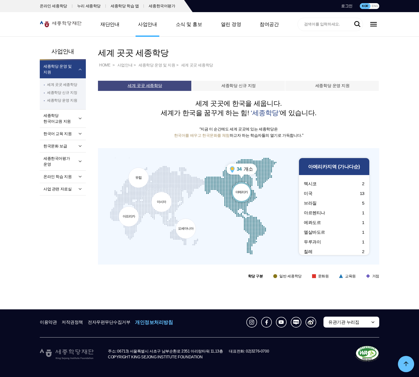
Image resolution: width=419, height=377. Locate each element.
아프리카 (130, 212)
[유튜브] (281, 322)
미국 (334, 193)
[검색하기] (357, 24)
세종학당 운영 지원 (62, 100)
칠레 (334, 251)
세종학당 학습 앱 (125, 6)
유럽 (140, 173)
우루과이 (334, 242)
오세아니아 (186, 224)
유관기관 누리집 (343, 322)
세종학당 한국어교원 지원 (57, 118)
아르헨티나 (334, 212)
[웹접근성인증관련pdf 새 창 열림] (367, 354)
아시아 (163, 198)
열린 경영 (231, 24)
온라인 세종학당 (53, 6)
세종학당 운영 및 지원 (57, 69)
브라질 (334, 203)
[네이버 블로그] (296, 322)
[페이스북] (266, 322)
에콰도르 (334, 222)
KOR (365, 6)
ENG (375, 6)
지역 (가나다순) (334, 166)
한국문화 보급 (55, 146)
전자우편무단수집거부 (109, 322)
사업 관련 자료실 (57, 189)
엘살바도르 (334, 232)
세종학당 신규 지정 (62, 92)
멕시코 (334, 183)
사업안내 (147, 24)
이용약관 (48, 322)
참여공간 (269, 24)
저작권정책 (72, 322)
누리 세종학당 (89, 6)
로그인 (347, 6)
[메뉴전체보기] (373, 24)
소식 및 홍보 (189, 24)
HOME (105, 65)
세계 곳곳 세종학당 (62, 84)
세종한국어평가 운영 (56, 161)
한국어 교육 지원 (57, 134)
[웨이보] (311, 322)
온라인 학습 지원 (57, 177)
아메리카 (243, 188)
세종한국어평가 (162, 6)
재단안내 (109, 24)
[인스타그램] (251, 322)
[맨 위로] (406, 364)
